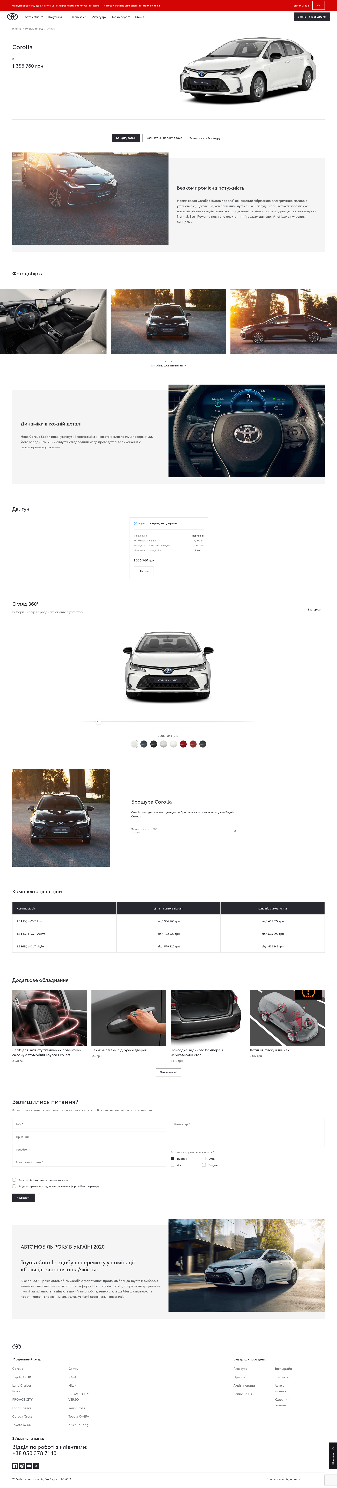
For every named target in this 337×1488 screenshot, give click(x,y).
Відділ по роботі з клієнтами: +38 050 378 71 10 (50, 1449)
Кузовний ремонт (282, 1402)
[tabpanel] (90, 441)
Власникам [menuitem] (77, 16)
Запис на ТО (242, 1393)
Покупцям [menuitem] (55, 16)
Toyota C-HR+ (78, 1416)
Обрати (143, 571)
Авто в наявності (282, 1388)
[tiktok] (36, 1466)
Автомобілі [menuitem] (32, 16)
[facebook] (15, 1466)
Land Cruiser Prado (21, 1388)
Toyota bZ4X (21, 1424)
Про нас (239, 1377)
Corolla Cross (22, 1416)
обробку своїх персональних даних (48, 1179)
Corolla (17, 1368)
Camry (73, 1368)
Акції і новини (244, 1385)
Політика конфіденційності (284, 1479)
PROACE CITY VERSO (78, 1396)
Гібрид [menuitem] (139, 16)
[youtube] (29, 1466)
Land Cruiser (21, 1407)
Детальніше (301, 5)
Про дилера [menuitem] (119, 16)
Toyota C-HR (21, 1377)
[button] (166, 361)
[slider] (98, 721)
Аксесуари (241, 1368)
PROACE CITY (22, 1399)
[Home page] (12, 16)
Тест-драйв (283, 1368)
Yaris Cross (76, 1407)
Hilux (72, 1385)
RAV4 (72, 1377)
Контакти (282, 1377)
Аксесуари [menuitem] (99, 16)
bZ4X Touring (78, 1424)
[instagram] (22, 1466)
